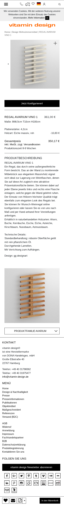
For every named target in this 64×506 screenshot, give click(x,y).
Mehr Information (36, 17)
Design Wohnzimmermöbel (24, 32)
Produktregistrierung (13, 448)
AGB (4, 423)
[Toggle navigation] (6, 4)
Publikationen (9, 402)
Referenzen (8, 413)
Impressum (8, 434)
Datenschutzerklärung (13, 444)
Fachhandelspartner (13, 437)
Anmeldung (8, 430)
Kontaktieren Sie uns (13, 452)
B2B (4, 441)
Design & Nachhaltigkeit (15, 392)
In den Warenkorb (50, 500)
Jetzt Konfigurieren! (32, 103)
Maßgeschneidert (11, 409)
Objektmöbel (9, 406)
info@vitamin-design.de (15, 376)
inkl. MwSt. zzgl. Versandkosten (22, 144)
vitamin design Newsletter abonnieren (31, 467)
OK (47, 18)
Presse (6, 395)
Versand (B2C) (10, 417)
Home (7, 32)
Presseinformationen (13, 399)
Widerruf (6, 427)
